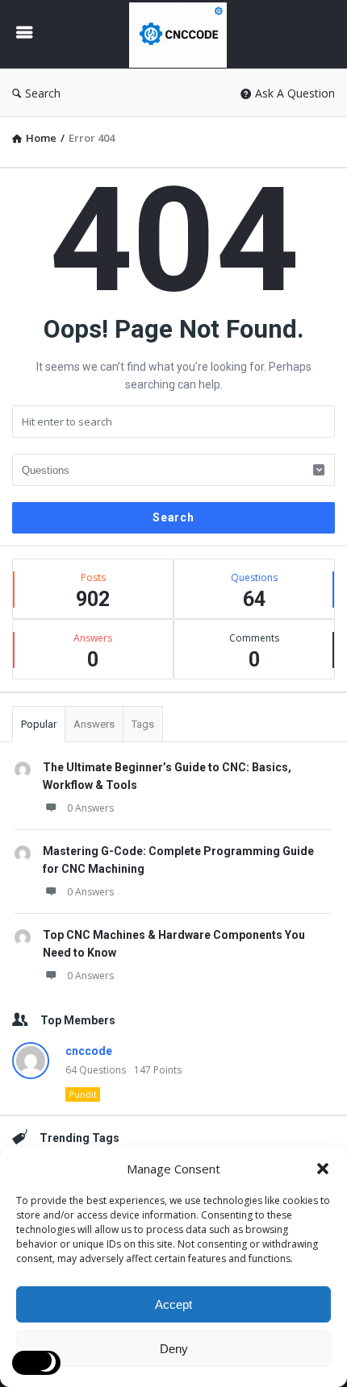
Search (43, 93)
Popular (38, 724)
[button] (323, 1169)
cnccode (88, 1050)
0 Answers (90, 808)
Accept (173, 1304)
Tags (143, 724)
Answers (94, 724)
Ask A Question (295, 93)
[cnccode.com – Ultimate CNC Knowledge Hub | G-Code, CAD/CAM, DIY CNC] (182, 34)
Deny (174, 1349)
